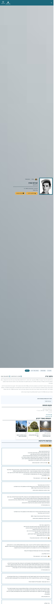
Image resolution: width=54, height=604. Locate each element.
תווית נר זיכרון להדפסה (15, 376)
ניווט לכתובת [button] (47, 416)
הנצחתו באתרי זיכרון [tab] (35, 370)
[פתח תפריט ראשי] (51, 3)
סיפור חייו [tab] (49, 370)
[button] (20, 193)
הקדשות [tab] (27, 370)
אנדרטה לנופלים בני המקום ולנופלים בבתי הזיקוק (21, 435)
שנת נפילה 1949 (48, 401)
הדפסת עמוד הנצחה (5, 376)
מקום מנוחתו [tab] (43, 370)
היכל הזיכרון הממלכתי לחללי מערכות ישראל (46, 435)
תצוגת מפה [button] (48, 414)
